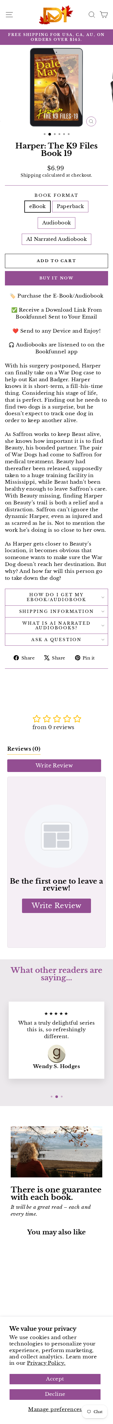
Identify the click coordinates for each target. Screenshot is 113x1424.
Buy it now (56, 278)
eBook (37, 206)
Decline (55, 1394)
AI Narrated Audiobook (56, 239)
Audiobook (56, 223)
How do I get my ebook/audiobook (56, 597)
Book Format (56, 195)
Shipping (31, 175)
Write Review (54, 765)
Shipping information (56, 611)
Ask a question (56, 639)
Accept (55, 1379)
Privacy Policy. (46, 1363)
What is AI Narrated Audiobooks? (56, 625)
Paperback (70, 206)
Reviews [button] (24, 749)
